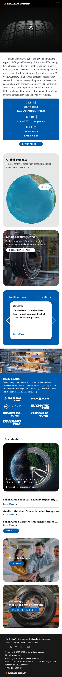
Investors (46, 639)
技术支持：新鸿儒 (13, 668)
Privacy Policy (19, 643)
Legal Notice (32, 643)
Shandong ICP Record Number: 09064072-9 (23, 658)
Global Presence (16, 159)
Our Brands (23, 639)
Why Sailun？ (11, 639)
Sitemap (8, 643)
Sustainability (35, 639)
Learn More (15, 334)
